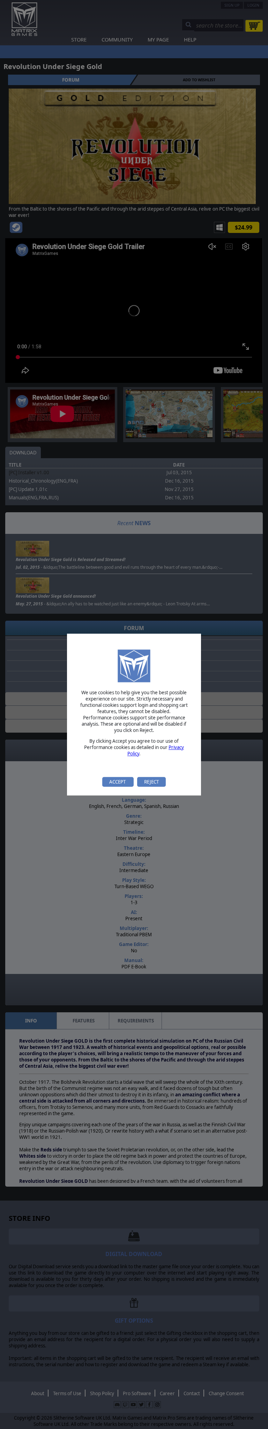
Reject (151, 782)
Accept (118, 782)
